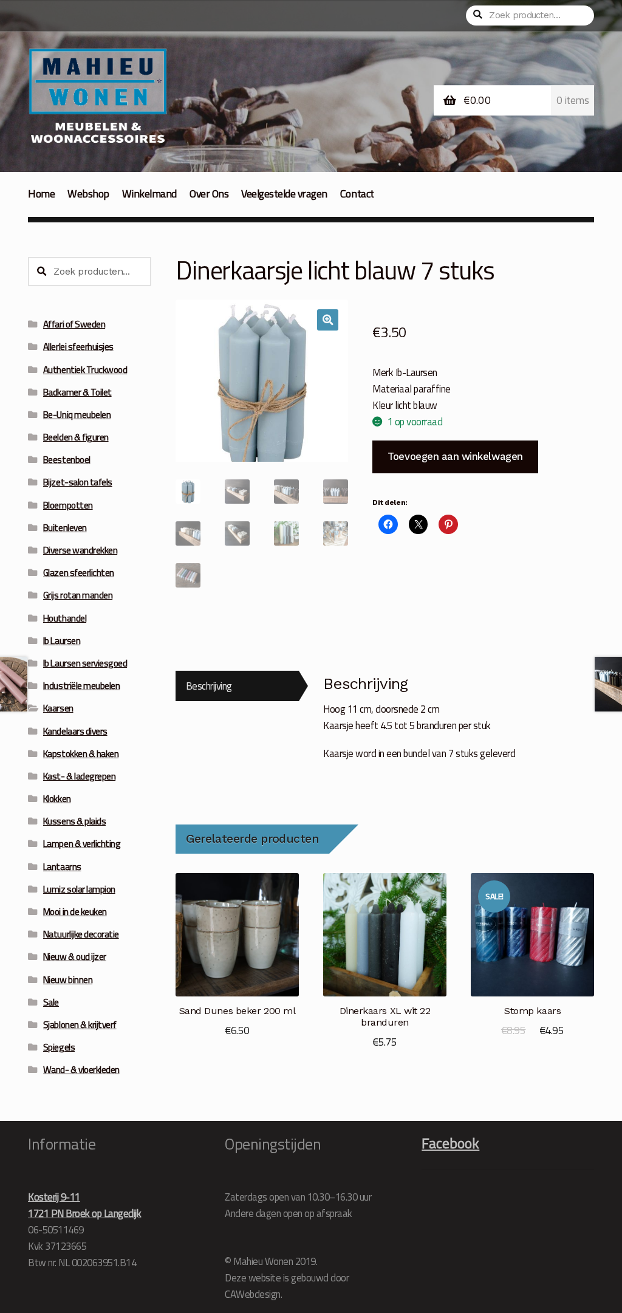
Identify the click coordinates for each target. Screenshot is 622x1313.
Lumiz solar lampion (79, 889)
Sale (51, 1002)
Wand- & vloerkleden (81, 1070)
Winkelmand (149, 193)
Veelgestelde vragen (284, 193)
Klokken (57, 799)
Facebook (450, 1143)
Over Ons (209, 193)
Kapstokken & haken (80, 754)
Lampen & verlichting (81, 844)
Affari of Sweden (74, 324)
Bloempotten (68, 505)
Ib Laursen (61, 641)
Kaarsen (58, 708)
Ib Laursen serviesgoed (85, 663)
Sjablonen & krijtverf (80, 1025)
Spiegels (59, 1047)
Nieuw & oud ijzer (74, 957)
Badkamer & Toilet (77, 392)
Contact (357, 193)
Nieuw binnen (67, 980)
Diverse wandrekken (80, 550)
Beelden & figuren (76, 437)
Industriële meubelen (81, 686)
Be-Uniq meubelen (77, 415)
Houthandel (64, 618)
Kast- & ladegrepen (79, 776)
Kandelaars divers (75, 731)
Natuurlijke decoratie (81, 934)
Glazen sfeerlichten (78, 573)
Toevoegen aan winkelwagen (455, 456)
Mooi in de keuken (75, 912)
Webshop (88, 193)
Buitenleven (65, 528)
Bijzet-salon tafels (77, 482)
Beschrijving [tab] (209, 685)
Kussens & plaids (74, 821)
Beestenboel (67, 460)
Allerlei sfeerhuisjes (78, 347)
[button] (327, 320)
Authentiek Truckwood (85, 370)
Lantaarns (62, 867)
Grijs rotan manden (77, 595)
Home (41, 193)
